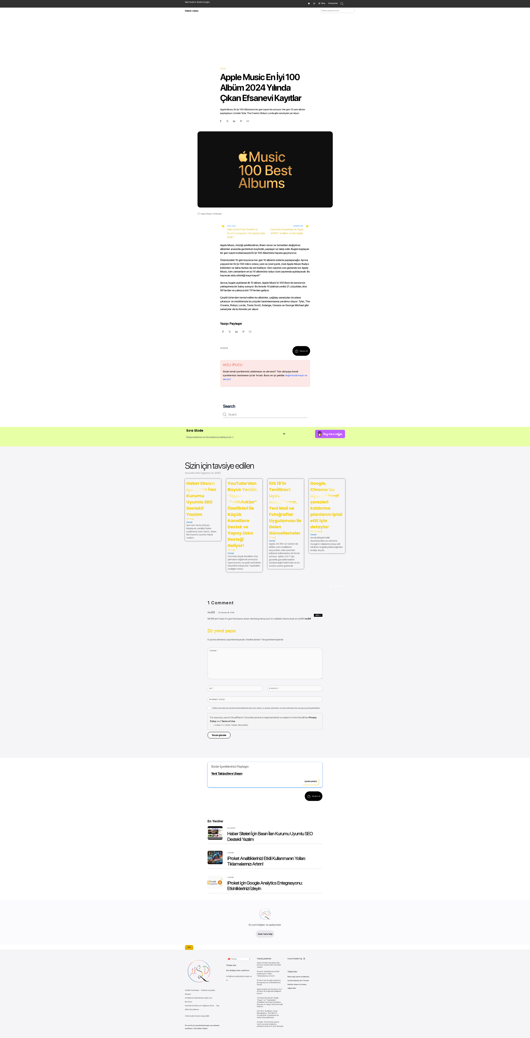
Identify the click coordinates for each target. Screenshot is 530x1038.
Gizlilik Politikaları (192, 990)
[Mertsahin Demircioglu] (199, 984)
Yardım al (304, 351)
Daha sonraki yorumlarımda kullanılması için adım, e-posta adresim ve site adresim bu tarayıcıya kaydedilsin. (266, 708)
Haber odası (191, 10)
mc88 (308, 618)
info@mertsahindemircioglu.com (198, 998)
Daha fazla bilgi (265, 934)
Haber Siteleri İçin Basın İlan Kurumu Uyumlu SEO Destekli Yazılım (269, 965)
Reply (318, 615)
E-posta (274, 688)
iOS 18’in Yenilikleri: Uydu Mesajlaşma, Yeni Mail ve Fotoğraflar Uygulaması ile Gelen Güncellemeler (285, 508)
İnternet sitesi (217, 699)
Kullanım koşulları (208, 990)
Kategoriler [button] (333, 3)
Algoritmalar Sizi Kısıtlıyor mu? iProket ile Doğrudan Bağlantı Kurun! (269, 991)
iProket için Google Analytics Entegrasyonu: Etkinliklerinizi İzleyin (269, 982)
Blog (323, 3)
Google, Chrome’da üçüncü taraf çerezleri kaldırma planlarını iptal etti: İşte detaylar (270, 1024)
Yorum (213, 650)
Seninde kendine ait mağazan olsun (199, 1006)
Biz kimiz (188, 1002)
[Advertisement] (265, 36)
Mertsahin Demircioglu (196, 1016)
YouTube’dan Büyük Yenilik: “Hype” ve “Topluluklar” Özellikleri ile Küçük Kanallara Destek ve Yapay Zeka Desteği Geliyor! (270, 1002)
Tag (217, 1006)
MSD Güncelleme (192, 1010)
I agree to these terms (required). (231, 725)
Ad (211, 688)
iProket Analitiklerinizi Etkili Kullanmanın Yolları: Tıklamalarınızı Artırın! (268, 974)
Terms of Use (228, 721)
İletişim (188, 994)
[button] (239, 959)
